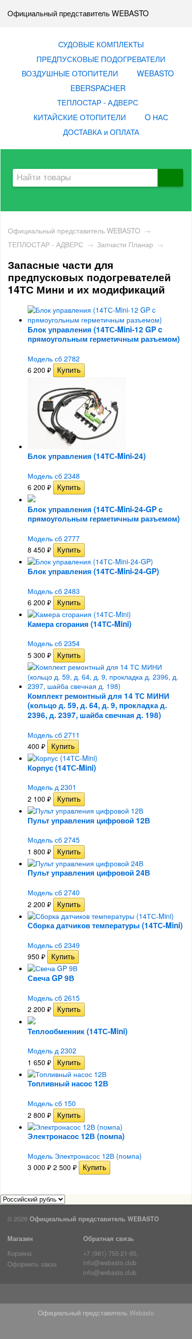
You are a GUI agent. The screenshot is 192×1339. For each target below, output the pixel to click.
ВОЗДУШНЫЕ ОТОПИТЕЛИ (70, 72)
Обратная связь (108, 1238)
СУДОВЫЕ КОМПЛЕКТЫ (101, 43)
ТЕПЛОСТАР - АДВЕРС (97, 102)
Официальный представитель (83, 1312)
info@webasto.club (109, 1272)
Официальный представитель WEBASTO (74, 230)
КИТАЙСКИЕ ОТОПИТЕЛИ (79, 116)
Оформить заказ (32, 1264)
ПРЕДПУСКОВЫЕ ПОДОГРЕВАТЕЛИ (100, 58)
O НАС (156, 116)
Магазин (20, 1238)
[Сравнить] (91, 370)
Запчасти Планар (125, 244)
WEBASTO (155, 72)
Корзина (19, 1253)
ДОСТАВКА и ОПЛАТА (101, 131)
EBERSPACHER (98, 87)
